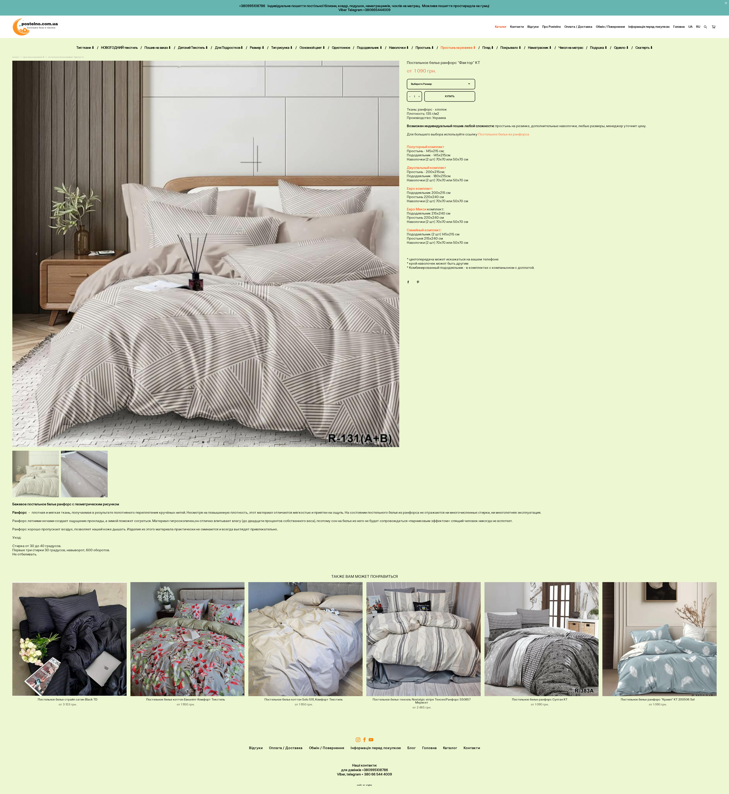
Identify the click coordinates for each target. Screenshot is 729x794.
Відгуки (533, 26)
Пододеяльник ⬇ (369, 48)
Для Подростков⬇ (229, 48)
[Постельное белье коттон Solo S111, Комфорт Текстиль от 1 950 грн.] (305, 639)
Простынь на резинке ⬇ (458, 48)
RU (698, 26)
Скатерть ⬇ (644, 48)
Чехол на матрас (571, 48)
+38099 (368, 770)
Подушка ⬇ (598, 48)
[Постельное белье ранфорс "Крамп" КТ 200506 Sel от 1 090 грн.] (659, 639)
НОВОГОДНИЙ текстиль (119, 48)
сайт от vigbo (364, 785)
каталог (15, 57)
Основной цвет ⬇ (312, 48)
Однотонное (341, 48)
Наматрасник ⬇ (539, 48)
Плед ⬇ (488, 48)
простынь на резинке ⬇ (33, 57)
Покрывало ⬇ (510, 48)
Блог (411, 748)
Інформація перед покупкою (649, 26)
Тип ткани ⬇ (85, 48)
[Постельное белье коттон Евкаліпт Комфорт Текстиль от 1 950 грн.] (187, 639)
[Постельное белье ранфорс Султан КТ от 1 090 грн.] (541, 639)
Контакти (517, 26)
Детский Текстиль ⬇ (193, 48)
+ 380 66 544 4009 (377, 774)
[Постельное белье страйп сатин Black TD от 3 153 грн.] (69, 639)
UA (690, 26)
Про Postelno (551, 26)
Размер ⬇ (257, 48)
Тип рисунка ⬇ (282, 48)
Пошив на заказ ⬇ (157, 48)
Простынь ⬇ (425, 48)
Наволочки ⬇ (399, 48)
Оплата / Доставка (578, 26)
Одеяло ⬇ (621, 48)
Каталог (501, 26)
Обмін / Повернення (610, 26)
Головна (679, 26)
